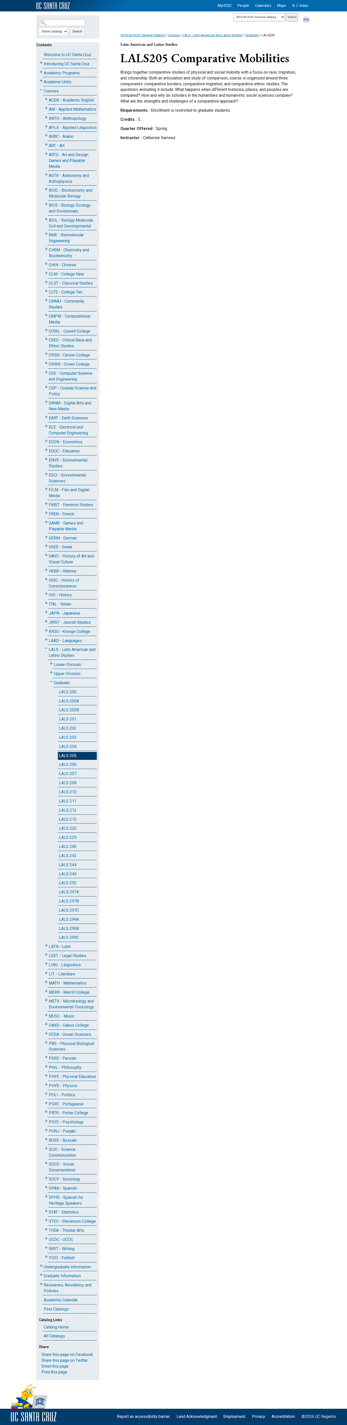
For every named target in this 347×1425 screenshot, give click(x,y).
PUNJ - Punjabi (62, 1131)
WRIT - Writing (61, 1248)
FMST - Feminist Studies (71, 504)
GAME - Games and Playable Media (66, 526)
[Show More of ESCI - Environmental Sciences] (46, 474)
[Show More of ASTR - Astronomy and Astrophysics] (46, 174)
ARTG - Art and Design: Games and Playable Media (69, 160)
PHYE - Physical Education (72, 1076)
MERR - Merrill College (69, 992)
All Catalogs (54, 1336)
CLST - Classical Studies (71, 283)
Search (77, 31)
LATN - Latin (60, 946)
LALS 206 (67, 764)
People (243, 6)
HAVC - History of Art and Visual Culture (71, 559)
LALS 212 (67, 810)
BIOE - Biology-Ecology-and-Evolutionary (70, 208)
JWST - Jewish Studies (70, 622)
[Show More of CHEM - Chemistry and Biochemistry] (46, 249)
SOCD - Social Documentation (62, 1167)
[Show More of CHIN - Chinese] (46, 264)
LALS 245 (67, 874)
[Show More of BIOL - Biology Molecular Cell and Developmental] (46, 219)
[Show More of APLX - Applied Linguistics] (46, 126)
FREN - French (61, 514)
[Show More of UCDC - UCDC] (46, 1238)
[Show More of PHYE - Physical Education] (46, 1075)
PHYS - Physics (63, 1085)
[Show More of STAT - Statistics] (46, 1211)
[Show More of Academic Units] (41, 81)
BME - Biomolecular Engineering (66, 238)
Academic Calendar (61, 1300)
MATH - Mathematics (67, 983)
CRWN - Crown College (69, 364)
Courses (51, 91)
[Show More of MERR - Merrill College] (46, 991)
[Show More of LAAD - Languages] (46, 639)
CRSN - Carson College (69, 355)
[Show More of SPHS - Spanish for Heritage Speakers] (46, 1196)
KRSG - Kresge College (69, 631)
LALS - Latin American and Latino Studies (72, 652)
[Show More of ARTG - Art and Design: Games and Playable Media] (46, 153)
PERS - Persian (62, 1058)
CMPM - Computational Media (69, 319)
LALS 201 (67, 719)
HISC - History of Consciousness (64, 583)
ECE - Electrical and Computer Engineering (68, 430)
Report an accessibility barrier (143, 1416)
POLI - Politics (62, 1094)
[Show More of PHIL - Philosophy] (46, 1066)
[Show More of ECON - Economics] (46, 441)
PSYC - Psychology (66, 1122)
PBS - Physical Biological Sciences (71, 1046)
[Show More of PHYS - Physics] (46, 1084)
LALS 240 (67, 846)
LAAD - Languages (65, 640)
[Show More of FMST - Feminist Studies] (46, 503)
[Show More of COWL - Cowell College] (46, 330)
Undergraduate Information (67, 1267)
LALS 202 (67, 728)
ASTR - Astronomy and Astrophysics (69, 178)
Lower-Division (67, 664)
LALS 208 (67, 782)
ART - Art (57, 145)
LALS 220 (67, 828)
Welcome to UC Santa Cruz (67, 54)
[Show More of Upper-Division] (51, 672)
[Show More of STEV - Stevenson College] (46, 1220)
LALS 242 (67, 855)
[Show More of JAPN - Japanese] (46, 612)
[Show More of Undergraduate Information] (41, 1266)
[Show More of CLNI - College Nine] (46, 273)
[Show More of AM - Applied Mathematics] (46, 108)
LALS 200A (69, 701)
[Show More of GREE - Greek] (46, 546)
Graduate (62, 682)
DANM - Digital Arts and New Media (70, 406)
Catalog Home (56, 1327)
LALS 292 (67, 882)
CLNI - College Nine (66, 274)
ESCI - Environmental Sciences (67, 478)
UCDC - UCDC (61, 1239)
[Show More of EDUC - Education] (46, 450)
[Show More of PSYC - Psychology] (46, 1121)
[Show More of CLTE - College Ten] (46, 291)
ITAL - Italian (60, 604)
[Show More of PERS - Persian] (46, 1057)
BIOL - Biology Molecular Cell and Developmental (71, 223)
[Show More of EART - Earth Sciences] (46, 417)
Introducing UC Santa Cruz (67, 63)
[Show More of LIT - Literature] (46, 973)
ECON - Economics (65, 441)
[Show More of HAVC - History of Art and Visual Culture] (46, 555)
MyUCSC (225, 6)
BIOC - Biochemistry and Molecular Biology (70, 193)
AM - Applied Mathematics (72, 109)
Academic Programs (62, 73)
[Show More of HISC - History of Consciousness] (46, 579)
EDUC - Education (64, 451)
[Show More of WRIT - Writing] (46, 1247)
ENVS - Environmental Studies (68, 463)
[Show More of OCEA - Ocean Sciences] (46, 1033)
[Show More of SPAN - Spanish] (46, 1187)
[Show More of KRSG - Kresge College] (46, 630)
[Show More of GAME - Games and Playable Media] (46, 522)
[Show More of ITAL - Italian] (46, 603)
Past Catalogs (56, 1309)
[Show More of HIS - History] (46, 594)
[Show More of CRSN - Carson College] (46, 354)
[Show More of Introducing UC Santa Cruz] (41, 62)
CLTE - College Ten (65, 292)
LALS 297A (69, 892)
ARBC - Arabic (61, 136)
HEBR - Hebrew (62, 571)
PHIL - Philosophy (65, 1067)
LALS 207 (67, 773)
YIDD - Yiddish (62, 1257)
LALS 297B (69, 901)
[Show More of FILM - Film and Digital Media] (46, 489)
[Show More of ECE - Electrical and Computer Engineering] (46, 426)
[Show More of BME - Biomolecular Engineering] (46, 234)
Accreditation (283, 1416)
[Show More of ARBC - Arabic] (46, 135)
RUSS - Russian (63, 1140)
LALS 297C (69, 910)
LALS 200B (69, 710)
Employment (234, 1416)
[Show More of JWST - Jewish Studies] (46, 621)
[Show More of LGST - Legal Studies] (46, 954)
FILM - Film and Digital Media (69, 492)
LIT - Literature (62, 974)
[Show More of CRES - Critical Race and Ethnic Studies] (46, 339)
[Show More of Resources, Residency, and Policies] (41, 1284)
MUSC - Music (61, 1016)
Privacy (258, 1416)
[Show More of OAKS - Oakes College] (46, 1024)
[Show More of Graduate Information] (41, 1274)
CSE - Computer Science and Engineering (70, 376)
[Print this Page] (307, 20)
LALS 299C (69, 937)
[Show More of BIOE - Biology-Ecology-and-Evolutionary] (46, 204)
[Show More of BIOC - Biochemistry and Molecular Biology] (46, 189)
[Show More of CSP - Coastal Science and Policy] (46, 387)
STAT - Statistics (63, 1212)
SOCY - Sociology (64, 1179)
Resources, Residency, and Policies (67, 1288)
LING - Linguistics (65, 964)
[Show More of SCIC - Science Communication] (46, 1148)
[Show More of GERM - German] (46, 537)
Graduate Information (62, 1275)
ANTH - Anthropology (67, 118)
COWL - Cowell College (69, 331)
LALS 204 (67, 746)
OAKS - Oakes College (69, 1025)
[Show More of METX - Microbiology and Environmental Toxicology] (46, 1000)
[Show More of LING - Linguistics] (46, 964)
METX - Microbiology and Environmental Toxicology (71, 1004)
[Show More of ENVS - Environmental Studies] (46, 459)
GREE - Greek (60, 547)
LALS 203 (67, 737)
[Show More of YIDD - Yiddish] (46, 1256)
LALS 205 (67, 755)
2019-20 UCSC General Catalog (142, 35)
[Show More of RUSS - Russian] (46, 1139)
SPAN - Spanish (63, 1188)
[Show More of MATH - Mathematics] (46, 982)
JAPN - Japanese (64, 613)
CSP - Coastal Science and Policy (72, 391)
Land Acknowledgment (197, 1416)
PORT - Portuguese (66, 1104)
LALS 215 (67, 819)
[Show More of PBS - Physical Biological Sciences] (46, 1042)
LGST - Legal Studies (67, 955)
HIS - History (60, 595)
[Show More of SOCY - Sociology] (46, 1178)
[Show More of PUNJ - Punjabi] (46, 1130)
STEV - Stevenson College (72, 1221)
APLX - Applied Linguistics (73, 127)
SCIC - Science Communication (62, 1152)
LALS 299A (69, 919)
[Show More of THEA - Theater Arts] (46, 1229)
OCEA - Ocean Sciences (70, 1034)
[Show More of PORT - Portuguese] (46, 1103)
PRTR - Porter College (68, 1112)
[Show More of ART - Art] (46, 144)
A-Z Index (300, 6)
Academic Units (57, 81)
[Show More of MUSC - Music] (46, 1015)
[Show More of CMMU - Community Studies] (46, 300)
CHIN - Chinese (62, 265)
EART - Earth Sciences (68, 418)
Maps (281, 6)
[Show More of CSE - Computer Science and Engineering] (46, 372)
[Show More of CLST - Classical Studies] (46, 282)
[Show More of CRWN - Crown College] (46, 363)
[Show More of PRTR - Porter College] (46, 1112)
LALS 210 (67, 792)
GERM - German (63, 538)
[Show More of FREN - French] (46, 513)
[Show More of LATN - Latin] (46, 945)
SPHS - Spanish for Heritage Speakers (66, 1200)
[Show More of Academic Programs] (41, 72)
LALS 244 (67, 864)
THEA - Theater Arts (66, 1230)
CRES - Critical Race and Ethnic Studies (70, 343)
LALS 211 (67, 801)
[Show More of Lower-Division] (51, 663)
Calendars (263, 6)
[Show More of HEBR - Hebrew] (46, 570)
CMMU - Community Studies (66, 304)
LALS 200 (67, 692)
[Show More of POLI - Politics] (46, 1093)
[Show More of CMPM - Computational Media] (46, 315)
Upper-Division (67, 673)
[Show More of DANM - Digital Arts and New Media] (46, 402)
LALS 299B (69, 928)
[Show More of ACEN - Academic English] (46, 99)
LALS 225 (67, 837)
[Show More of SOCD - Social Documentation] (46, 1163)
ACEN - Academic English (71, 100)
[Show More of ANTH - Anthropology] (46, 117)
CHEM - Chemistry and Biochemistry (69, 253)
